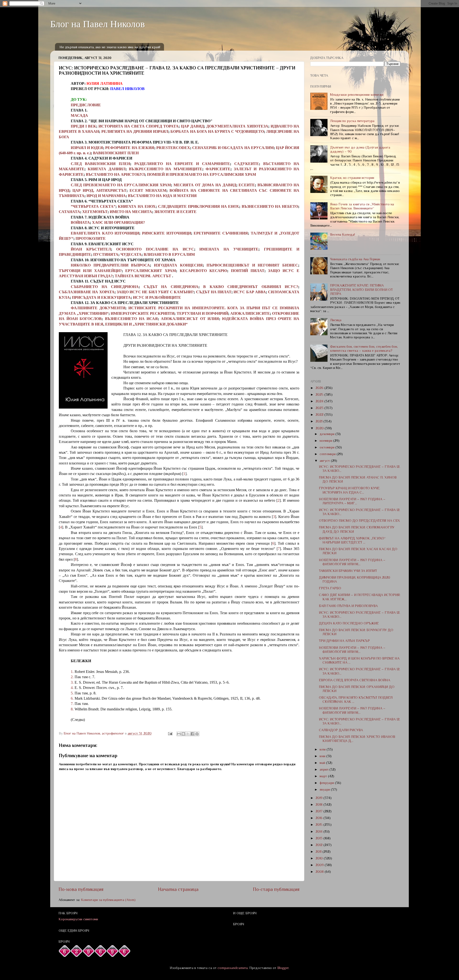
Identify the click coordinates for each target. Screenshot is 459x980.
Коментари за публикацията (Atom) (108, 900)
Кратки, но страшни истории (352, 178)
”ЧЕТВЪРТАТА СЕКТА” (93, 206)
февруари (327, 783)
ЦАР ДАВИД (192, 126)
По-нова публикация (81, 889)
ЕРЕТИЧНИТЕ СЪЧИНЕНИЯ (221, 233)
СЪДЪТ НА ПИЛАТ (214, 292)
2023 (320, 408)
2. (72, 677)
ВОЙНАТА (80, 222)
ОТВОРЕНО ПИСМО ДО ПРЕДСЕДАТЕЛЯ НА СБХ (359, 520)
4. (72, 688)
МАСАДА (79, 115)
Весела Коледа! (342, 234)
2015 (319, 824)
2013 (319, 838)
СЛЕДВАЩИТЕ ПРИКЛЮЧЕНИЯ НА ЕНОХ (198, 206)
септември (328, 454)
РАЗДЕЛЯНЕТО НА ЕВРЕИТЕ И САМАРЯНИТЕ (182, 164)
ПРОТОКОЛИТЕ (91, 238)
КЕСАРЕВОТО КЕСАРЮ (203, 271)
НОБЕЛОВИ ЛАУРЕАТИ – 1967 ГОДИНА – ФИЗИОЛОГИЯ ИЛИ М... (352, 562)
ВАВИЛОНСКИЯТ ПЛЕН (116, 153)
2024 (320, 401)
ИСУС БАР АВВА (250, 292)
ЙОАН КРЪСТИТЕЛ (91, 249)
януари (325, 789)
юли (323, 749)
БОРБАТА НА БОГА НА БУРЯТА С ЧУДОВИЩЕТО (217, 131)
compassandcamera (233, 968)
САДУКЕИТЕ (246, 164)
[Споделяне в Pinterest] (197, 733)
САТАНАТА (69, 212)
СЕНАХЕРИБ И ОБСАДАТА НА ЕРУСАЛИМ (233, 148)
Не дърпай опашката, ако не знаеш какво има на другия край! (110, 47)
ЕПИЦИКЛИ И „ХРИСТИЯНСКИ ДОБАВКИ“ (146, 324)
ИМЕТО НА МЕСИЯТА (131, 212)
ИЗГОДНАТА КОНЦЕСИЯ (178, 265)
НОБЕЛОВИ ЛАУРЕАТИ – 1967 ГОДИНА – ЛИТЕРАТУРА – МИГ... (352, 501)
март (324, 776)
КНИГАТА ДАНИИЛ (106, 169)
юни (323, 756)
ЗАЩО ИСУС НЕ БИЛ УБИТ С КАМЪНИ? (155, 292)
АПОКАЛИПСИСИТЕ (250, 313)
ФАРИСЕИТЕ (218, 169)
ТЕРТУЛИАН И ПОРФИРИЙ (202, 313)
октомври (327, 447)
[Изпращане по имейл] (178, 733)
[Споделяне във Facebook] (192, 733)
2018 (319, 804)
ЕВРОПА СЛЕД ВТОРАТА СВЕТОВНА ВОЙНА (354, 680)
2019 (319, 798)
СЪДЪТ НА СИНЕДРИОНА (171, 287)
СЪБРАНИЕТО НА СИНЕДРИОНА (105, 287)
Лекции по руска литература (352, 121)
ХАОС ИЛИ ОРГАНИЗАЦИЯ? (118, 222)
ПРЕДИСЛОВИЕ (86, 105)
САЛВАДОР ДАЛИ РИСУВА (341, 730)
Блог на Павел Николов (97, 23)
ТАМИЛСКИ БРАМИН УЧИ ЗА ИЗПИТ (348, 571)
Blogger (283, 968)
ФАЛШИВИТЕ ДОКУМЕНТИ (98, 308)
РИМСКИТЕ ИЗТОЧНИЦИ (166, 233)
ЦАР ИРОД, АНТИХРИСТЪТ (99, 190)
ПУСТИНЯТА (105, 254)
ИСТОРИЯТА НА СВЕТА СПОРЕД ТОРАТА (138, 126)
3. (72, 682)
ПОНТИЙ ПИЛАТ (247, 271)
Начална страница (178, 889)
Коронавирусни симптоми (78, 919)
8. (72, 709)
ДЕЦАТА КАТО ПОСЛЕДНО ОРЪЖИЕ (349, 623)
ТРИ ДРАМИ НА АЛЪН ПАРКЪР (344, 641)
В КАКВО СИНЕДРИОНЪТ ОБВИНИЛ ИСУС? (250, 287)
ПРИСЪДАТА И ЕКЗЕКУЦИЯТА (101, 297)
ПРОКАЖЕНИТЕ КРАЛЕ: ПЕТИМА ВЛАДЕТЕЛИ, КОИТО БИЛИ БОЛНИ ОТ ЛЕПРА (361, 289)
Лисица (335, 320)
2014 (319, 831)
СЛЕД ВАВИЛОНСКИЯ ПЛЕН (100, 164)
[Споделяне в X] (188, 733)
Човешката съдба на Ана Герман (355, 259)
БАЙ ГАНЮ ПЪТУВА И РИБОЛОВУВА (348, 606)
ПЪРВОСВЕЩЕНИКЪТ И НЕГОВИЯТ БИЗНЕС (252, 265)
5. (72, 693)
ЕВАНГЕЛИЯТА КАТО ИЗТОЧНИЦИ (105, 233)
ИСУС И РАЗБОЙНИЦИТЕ (157, 297)
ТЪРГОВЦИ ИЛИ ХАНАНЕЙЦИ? (90, 271)
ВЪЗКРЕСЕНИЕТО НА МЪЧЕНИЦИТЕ (165, 169)
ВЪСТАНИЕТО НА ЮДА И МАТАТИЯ (162, 196)
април (324, 769)
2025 (320, 394)
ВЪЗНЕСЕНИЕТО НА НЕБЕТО (270, 206)
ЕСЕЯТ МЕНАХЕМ (148, 190)
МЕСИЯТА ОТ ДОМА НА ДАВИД (205, 185)
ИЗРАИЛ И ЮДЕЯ (87, 148)
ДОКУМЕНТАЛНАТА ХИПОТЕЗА (237, 126)
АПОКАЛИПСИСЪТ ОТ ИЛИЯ (190, 319)
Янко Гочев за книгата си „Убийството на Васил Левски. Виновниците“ (362, 206)
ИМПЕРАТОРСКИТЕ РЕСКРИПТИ (142, 313)
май (323, 763)
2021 (319, 421)
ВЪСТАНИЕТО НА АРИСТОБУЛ (115, 174)
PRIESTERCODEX (173, 148)
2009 (320, 865)
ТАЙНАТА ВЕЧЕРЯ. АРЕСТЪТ (143, 276)
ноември (326, 440)
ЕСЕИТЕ (247, 185)
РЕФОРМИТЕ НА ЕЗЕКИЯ (129, 148)
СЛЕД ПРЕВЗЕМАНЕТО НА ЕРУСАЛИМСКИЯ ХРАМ (121, 185)
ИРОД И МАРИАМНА (106, 196)
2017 (319, 811)
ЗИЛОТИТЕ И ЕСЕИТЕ (175, 212)
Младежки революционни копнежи (356, 94)
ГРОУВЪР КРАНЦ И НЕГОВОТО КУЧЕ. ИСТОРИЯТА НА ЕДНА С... (349, 490)
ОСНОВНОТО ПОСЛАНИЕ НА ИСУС (155, 249)
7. (72, 704)
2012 (319, 845)
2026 (320, 388)
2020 (320, 428)
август (325, 461)
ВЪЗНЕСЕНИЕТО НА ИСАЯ (131, 319)
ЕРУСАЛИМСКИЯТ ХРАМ (150, 271)
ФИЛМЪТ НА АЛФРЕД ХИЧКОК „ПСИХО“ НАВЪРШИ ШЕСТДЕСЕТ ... (352, 540)
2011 (319, 851)
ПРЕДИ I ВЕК (83, 126)
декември (327, 434)
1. (72, 672)
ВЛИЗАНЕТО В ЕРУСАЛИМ (169, 254)
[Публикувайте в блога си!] (183, 733)
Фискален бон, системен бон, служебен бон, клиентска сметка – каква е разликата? (364, 348)
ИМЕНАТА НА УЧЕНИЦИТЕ (228, 249)
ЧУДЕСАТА (131, 254)
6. (72, 698)
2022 (320, 414)
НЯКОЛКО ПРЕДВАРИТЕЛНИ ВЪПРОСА (110, 265)
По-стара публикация (276, 889)
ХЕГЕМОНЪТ (95, 212)
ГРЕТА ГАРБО (330, 588)
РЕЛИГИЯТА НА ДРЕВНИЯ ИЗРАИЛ (135, 131)
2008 (320, 871)
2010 (320, 858)
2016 (319, 818)
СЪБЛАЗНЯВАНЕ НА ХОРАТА (87, 292)
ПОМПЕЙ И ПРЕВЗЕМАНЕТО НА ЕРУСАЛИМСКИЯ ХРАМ (201, 174)
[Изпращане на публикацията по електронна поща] (169, 733)
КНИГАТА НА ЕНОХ (136, 206)
